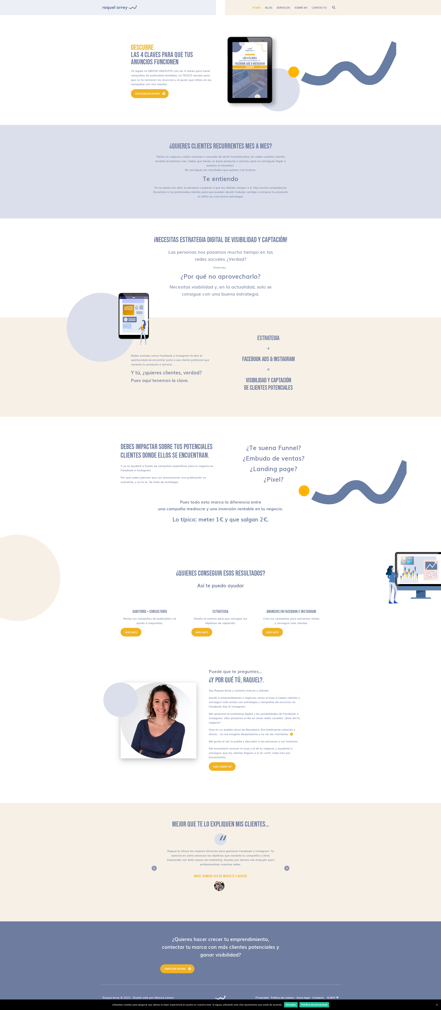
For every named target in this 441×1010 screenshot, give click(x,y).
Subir (331, 997)
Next (286, 868)
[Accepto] (436, 1004)
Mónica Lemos (164, 997)
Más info (131, 632)
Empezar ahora (175, 968)
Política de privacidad (314, 1004)
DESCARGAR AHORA (147, 93)
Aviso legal (303, 997)
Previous (154, 868)
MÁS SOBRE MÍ (222, 766)
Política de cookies (282, 997)
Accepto (291, 1004)
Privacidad (262, 997)
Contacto (318, 997)
